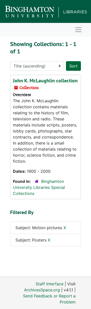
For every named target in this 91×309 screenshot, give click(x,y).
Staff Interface (49, 283)
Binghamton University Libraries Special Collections (39, 187)
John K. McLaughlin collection (45, 80)
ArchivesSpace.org (42, 289)
